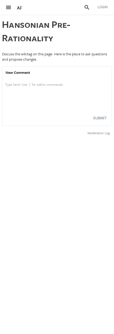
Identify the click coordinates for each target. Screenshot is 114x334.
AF (19, 7)
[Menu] (8, 7)
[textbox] (57, 90)
